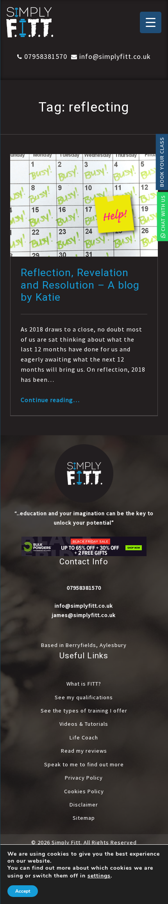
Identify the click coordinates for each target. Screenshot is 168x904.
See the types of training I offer (84, 710)
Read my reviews (84, 750)
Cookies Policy (84, 791)
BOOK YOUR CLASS (161, 162)
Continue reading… (50, 400)
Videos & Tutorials (83, 723)
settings (99, 875)
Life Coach (84, 737)
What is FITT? (83, 683)
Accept (22, 891)
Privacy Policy (84, 777)
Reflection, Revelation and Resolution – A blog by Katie (80, 284)
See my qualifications (84, 697)
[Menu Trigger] (150, 22)
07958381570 (45, 56)
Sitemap (84, 817)
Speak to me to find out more (84, 764)
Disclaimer (84, 804)
